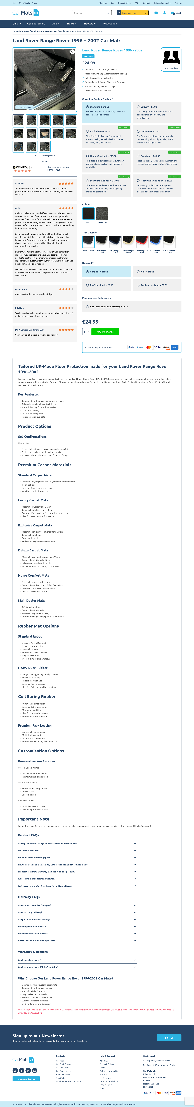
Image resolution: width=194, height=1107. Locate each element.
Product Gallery (124, 3)
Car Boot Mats (62, 1067)
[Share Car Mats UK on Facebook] (21, 1070)
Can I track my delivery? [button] (30, 912)
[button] (72, 51)
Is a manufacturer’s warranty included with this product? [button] (46, 871)
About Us (103, 3)
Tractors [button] (88, 23)
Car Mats (24, 31)
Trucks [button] (70, 23)
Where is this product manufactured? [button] (36, 878)
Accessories (110, 23)
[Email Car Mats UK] (34, 1070)
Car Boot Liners (36, 23)
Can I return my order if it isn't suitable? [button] (38, 967)
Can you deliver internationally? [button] (34, 919)
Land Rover (37, 31)
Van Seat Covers (64, 1074)
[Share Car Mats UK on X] (15, 1070)
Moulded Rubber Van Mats (68, 1081)
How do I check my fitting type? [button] (34, 857)
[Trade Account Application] (156, 13)
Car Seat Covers (63, 1064)
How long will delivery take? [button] (32, 926)
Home (15, 31)
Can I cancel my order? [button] (29, 960)
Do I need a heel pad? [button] (28, 850)
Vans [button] (54, 23)
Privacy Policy (106, 1084)
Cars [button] (15, 23)
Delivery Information (162, 3)
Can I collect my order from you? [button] (34, 905)
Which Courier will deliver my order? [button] (36, 940)
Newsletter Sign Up (26, 1078)
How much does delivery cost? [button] (33, 933)
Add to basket (105, 331)
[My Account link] (164, 13)
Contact (146, 3)
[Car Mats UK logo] (32, 1059)
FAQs (137, 3)
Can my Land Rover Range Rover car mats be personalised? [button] (47, 843)
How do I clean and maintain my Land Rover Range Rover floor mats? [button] (52, 864)
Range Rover (50, 31)
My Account (105, 1077)
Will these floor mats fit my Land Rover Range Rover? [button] (45, 885)
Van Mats (60, 1077)
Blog (112, 3)
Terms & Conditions (109, 1081)
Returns (178, 3)
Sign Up (169, 1037)
